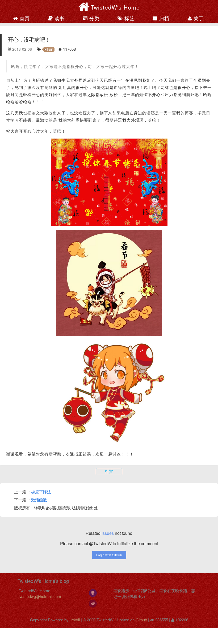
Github (141, 619)
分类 (93, 18)
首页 (24, 18)
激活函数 (39, 499)
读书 (59, 18)
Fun (50, 49)
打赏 (109, 471)
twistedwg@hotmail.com (40, 596)
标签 (129, 18)
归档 (163, 18)
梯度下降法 (41, 491)
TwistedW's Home (115, 7)
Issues (108, 533)
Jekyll (75, 619)
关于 (198, 18)
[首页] (84, 6)
